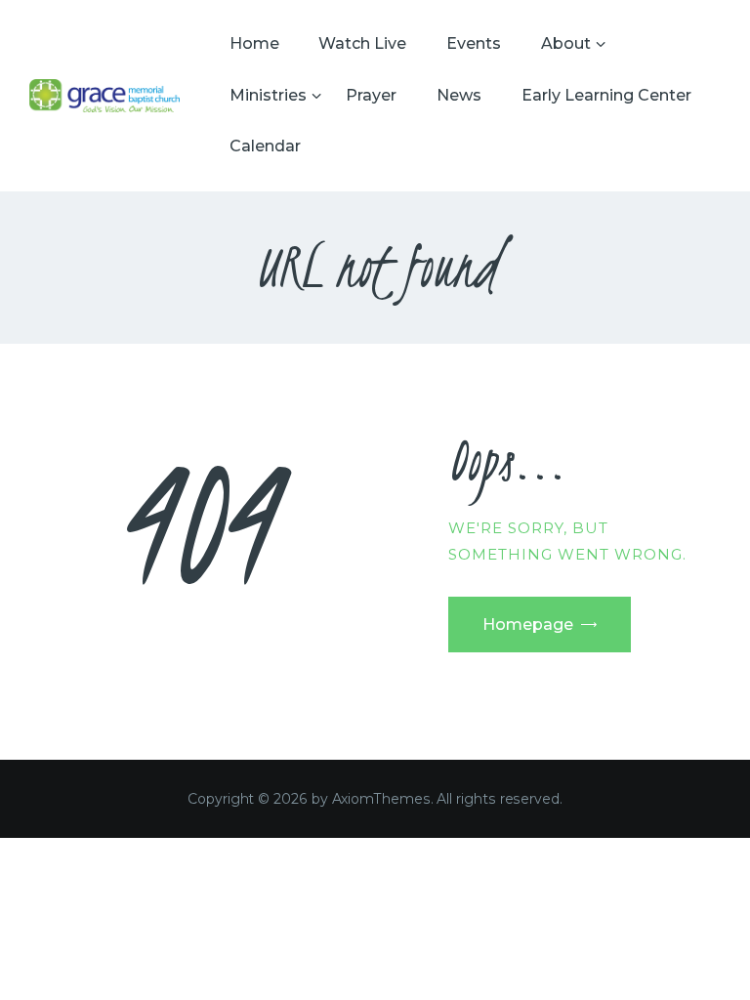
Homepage (527, 624)
